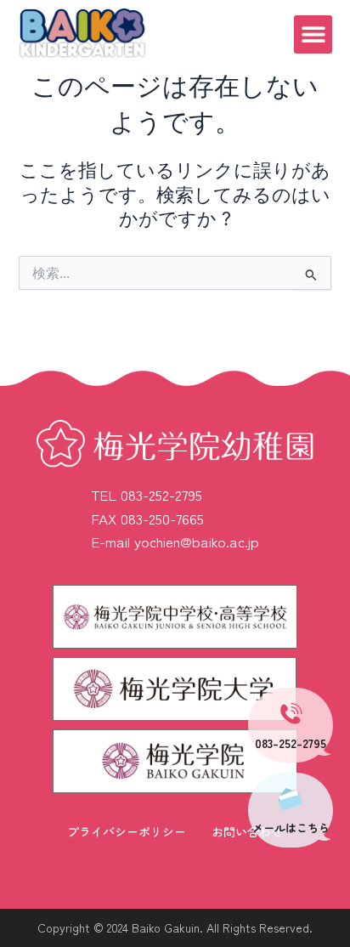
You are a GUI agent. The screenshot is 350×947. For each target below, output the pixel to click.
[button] (313, 34)
